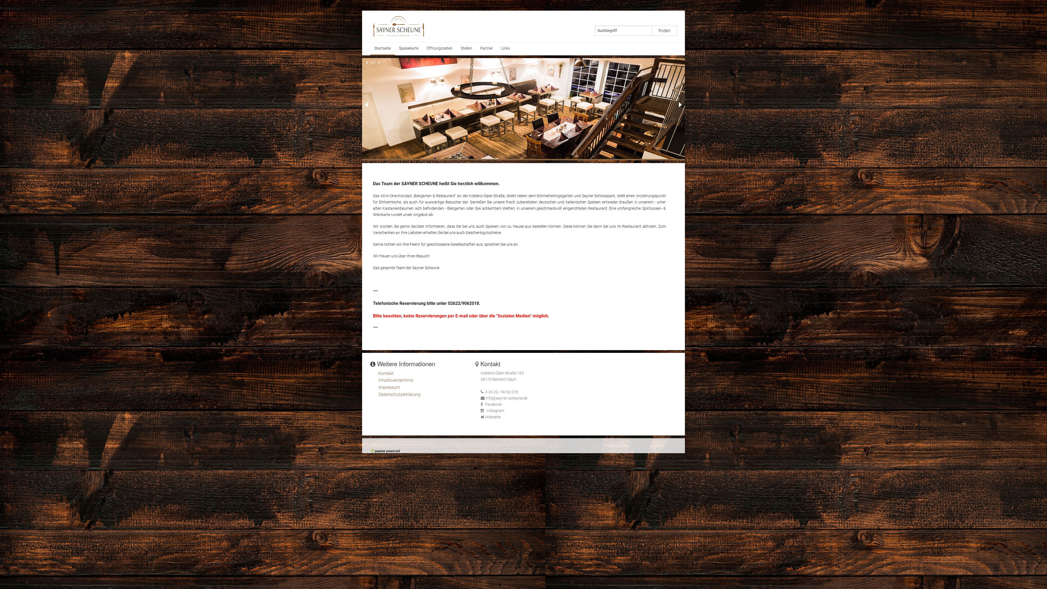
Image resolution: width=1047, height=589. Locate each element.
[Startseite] (398, 26)
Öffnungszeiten (440, 48)
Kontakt (385, 373)
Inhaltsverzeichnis (395, 380)
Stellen (466, 48)
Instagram (495, 410)
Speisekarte (409, 48)
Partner (486, 48)
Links (505, 48)
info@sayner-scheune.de (506, 398)
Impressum (389, 387)
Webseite (493, 417)
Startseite (382, 48)
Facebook (493, 404)
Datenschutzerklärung (399, 394)
